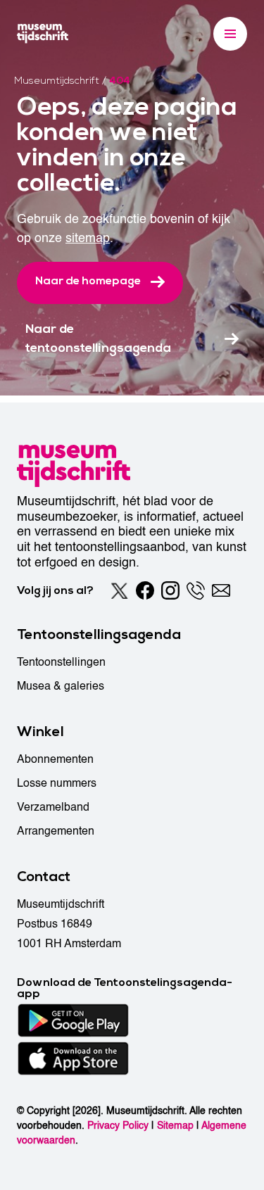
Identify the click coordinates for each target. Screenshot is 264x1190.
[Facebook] (145, 590)
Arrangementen (55, 831)
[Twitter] (120, 590)
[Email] (221, 590)
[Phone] (196, 590)
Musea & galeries (60, 686)
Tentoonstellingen (61, 662)
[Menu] (230, 34)
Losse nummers (56, 783)
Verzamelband (53, 807)
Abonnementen (55, 759)
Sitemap (175, 1126)
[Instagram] (170, 590)
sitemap (87, 238)
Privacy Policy (118, 1126)
